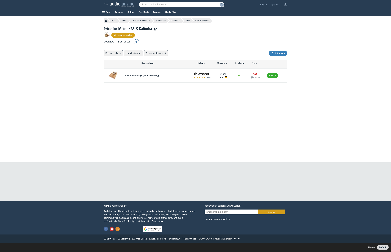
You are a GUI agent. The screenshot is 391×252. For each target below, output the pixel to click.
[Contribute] (136, 41)
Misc (188, 20)
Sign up (271, 212)
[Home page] (106, 20)
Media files (170, 12)
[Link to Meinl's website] (155, 29)
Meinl (124, 20)
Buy (271, 75)
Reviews (119, 12)
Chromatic (175, 20)
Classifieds (144, 12)
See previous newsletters (217, 219)
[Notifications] (285, 4)
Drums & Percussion (141, 20)
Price (113, 20)
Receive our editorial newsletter (223, 206)
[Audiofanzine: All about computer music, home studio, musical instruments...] (119, 4)
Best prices (124, 41)
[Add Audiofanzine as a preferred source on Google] (152, 229)
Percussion (161, 20)
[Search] (222, 5)
